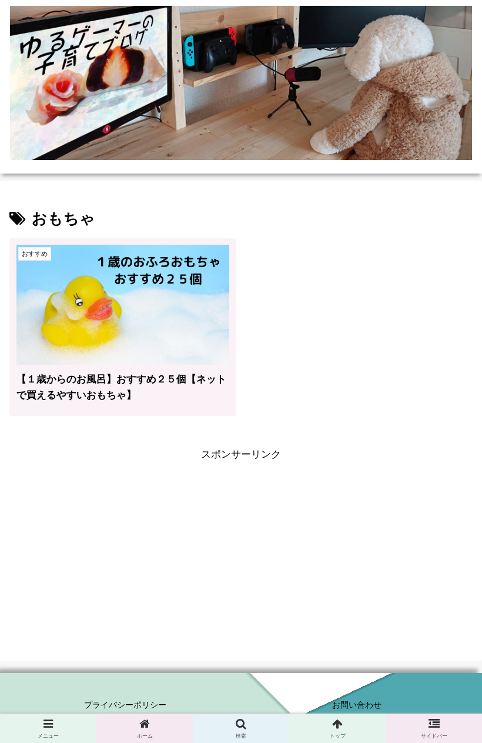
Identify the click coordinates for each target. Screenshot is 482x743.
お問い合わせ (356, 704)
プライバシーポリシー (125, 704)
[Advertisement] (241, 546)
